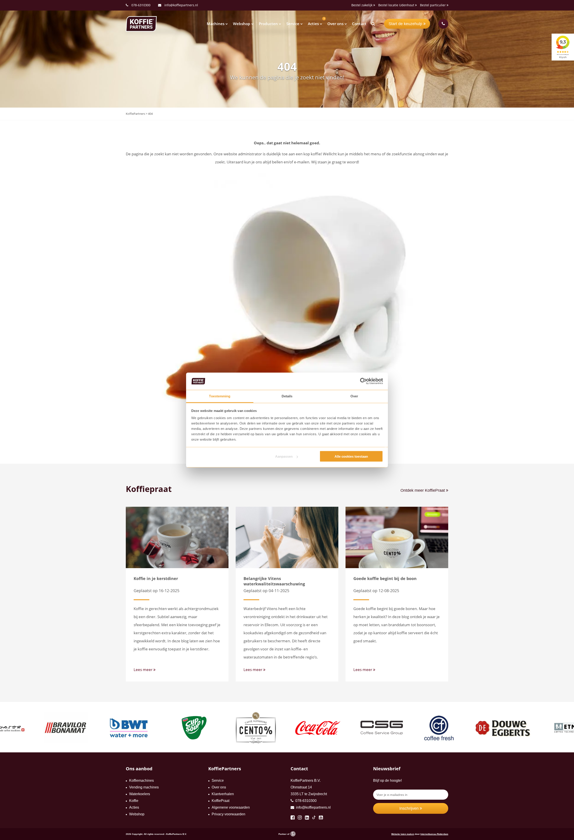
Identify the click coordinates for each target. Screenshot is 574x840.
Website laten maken (402, 834)
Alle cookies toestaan (351, 456)
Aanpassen (284, 456)
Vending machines (144, 787)
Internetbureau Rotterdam (434, 834)
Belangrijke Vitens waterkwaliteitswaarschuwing (274, 581)
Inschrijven (409, 808)
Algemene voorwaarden (231, 807)
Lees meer (143, 669)
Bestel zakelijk (362, 5)
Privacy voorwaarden (228, 814)
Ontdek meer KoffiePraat (423, 490)
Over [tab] (354, 396)
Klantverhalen (223, 794)
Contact (359, 23)
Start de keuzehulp (406, 24)
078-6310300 (140, 5)
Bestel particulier (433, 5)
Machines (215, 23)
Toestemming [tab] (219, 396)
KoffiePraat (220, 801)
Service (292, 23)
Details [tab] (287, 396)
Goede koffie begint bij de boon (385, 578)
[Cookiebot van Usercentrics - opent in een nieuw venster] (363, 381)
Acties (313, 23)
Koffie (133, 801)
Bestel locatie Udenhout (396, 5)
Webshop (241, 23)
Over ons (335, 23)
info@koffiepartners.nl (180, 5)
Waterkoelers (139, 794)
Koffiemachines (141, 780)
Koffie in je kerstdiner (156, 578)
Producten (268, 23)
